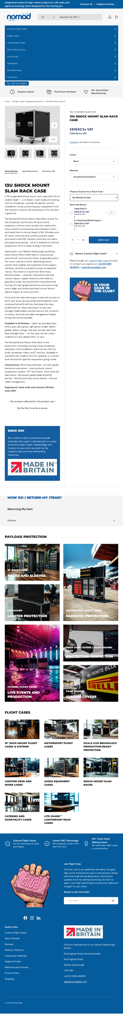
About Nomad (12, 938)
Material (74, 170)
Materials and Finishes (16, 967)
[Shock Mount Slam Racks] (101, 767)
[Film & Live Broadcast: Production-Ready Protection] (101, 729)
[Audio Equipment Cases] (61, 767)
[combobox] (70, 17)
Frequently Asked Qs (16, 955)
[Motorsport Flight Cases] (61, 729)
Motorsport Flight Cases (58, 745)
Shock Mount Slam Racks (97, 783)
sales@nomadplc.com (75, 981)
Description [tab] (11, 171)
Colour (73, 155)
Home (7, 101)
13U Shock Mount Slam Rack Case (59, 101)
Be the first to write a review (32, 408)
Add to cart (103, 240)
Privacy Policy (12, 973)
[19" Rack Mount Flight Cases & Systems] (22, 729)
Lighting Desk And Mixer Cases (18, 783)
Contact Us (86, 4)
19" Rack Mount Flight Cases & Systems (21, 745)
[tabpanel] (32, 285)
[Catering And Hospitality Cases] (22, 802)
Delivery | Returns (14, 949)
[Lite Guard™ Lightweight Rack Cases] (61, 802)
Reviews (9, 944)
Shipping (74, 142)
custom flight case (98, 260)
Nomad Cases (16, 1003)
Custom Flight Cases (16, 932)
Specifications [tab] (30, 171)
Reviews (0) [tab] (48, 171)
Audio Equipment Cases (57, 783)
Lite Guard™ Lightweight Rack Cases (57, 820)
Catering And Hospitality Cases (18, 818)
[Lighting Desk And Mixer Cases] (22, 767)
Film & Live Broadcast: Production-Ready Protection (100, 746)
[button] (32, 408)
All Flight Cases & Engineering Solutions (27, 101)
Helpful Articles (105, 4)
